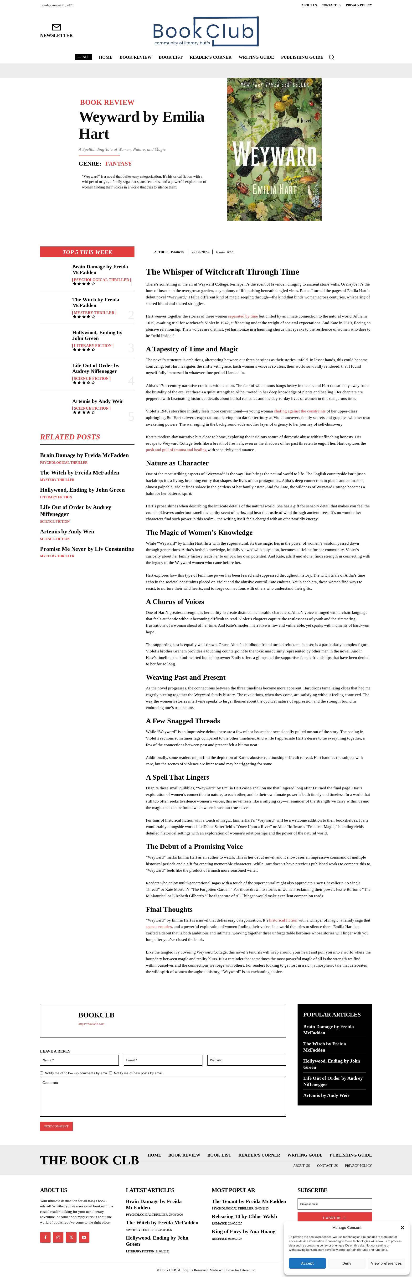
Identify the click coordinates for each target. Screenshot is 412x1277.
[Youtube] (84, 1237)
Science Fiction (91, 378)
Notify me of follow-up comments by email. (77, 1073)
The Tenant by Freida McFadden (249, 1201)
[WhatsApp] (367, 251)
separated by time (243, 316)
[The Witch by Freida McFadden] (54, 307)
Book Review (107, 102)
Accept (307, 1263)
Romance (219, 1223)
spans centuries (159, 926)
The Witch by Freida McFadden (95, 302)
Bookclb (177, 252)
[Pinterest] (356, 251)
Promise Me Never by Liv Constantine (87, 549)
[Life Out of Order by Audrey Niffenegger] (54, 373)
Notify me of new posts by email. (138, 1073)
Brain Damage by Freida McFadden (100, 269)
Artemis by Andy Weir (97, 401)
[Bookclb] (150, 252)
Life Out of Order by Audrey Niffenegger (95, 368)
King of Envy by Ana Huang (243, 1231)
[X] (345, 251)
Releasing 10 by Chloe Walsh (244, 1216)
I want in (331, 1218)
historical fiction (283, 920)
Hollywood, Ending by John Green (97, 335)
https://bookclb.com (91, 1024)
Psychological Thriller (101, 280)
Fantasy (118, 164)
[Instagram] (58, 1237)
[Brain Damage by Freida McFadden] (54, 274)
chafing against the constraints (300, 411)
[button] (402, 1227)
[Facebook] (334, 251)
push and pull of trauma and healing (176, 450)
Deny (346, 1263)
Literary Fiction (93, 346)
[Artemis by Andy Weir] (54, 406)
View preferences (386, 1263)
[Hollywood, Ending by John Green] (54, 340)
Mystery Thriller (94, 313)
